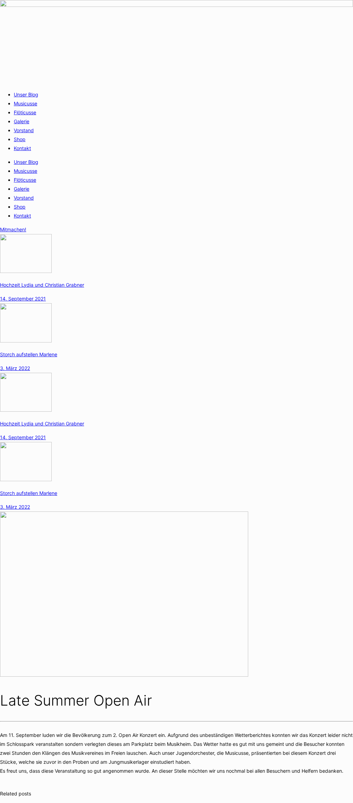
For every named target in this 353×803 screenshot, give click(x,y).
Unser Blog (26, 94)
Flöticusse (25, 112)
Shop (20, 139)
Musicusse (25, 103)
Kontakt (22, 148)
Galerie (21, 121)
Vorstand (24, 130)
